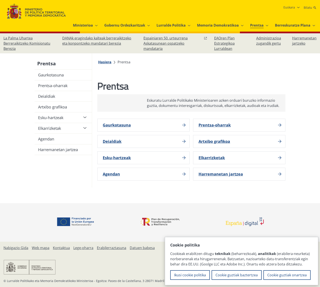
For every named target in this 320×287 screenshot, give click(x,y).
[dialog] (241, 261)
